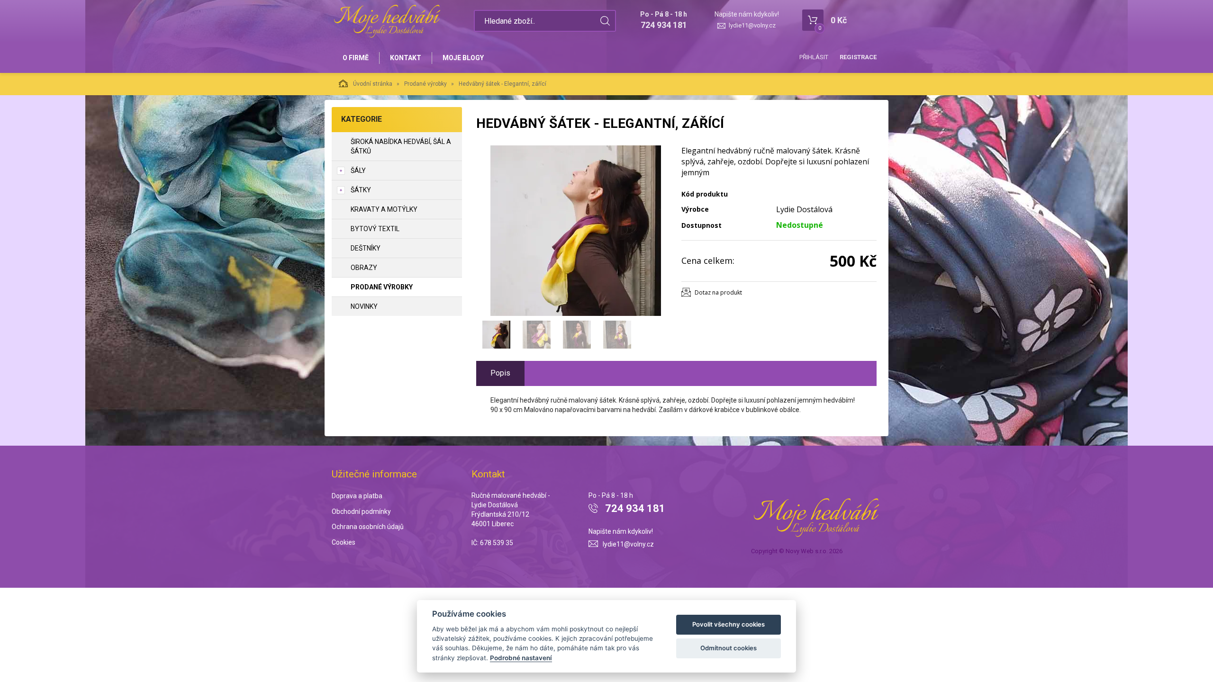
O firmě (356, 58)
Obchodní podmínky (361, 511)
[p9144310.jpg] (575, 230)
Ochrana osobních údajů (368, 526)
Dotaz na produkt (718, 292)
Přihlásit (813, 57)
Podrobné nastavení (521, 658)
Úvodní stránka (372, 84)
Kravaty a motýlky (384, 209)
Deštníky (365, 248)
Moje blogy (463, 58)
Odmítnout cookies (728, 648)
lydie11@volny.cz (752, 25)
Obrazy (364, 267)
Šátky (361, 190)
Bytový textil (375, 229)
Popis (500, 372)
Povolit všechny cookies (728, 624)
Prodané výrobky (425, 84)
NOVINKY (364, 306)
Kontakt (405, 58)
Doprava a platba (357, 496)
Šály (358, 170)
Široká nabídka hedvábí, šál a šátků (401, 146)
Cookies (343, 542)
